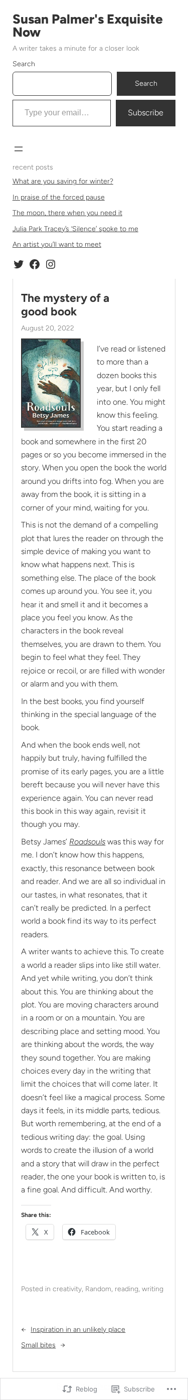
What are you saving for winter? (63, 181)
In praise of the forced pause (59, 197)
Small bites (38, 1345)
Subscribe (145, 112)
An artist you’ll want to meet (57, 244)
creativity (67, 1289)
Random (98, 1289)
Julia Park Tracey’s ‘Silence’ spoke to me (75, 229)
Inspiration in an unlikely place (78, 1329)
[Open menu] (19, 149)
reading (126, 1289)
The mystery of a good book (65, 304)
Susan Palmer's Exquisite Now (88, 25)
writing (152, 1289)
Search (24, 64)
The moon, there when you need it (67, 213)
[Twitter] (19, 264)
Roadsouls (87, 841)
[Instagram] (51, 264)
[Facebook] (35, 264)
